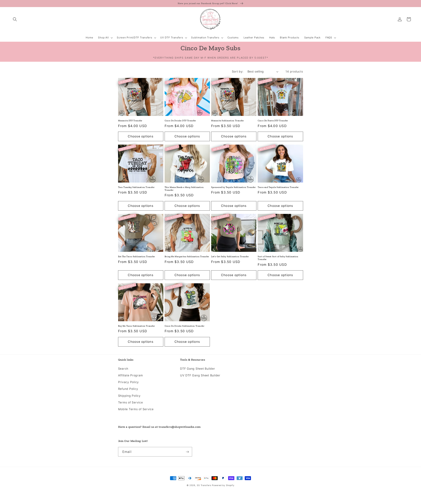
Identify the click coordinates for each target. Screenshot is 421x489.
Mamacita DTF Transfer (130, 120)
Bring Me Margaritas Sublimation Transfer (187, 256)
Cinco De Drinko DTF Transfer (180, 120)
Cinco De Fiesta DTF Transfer (273, 120)
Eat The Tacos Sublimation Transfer (136, 256)
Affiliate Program (130, 375)
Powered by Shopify (223, 485)
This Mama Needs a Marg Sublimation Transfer (184, 188)
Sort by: (237, 71)
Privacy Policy (128, 382)
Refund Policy (128, 389)
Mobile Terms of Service (136, 409)
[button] (14, 19)
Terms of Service (130, 402)
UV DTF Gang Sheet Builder (200, 375)
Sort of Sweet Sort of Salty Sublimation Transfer (278, 258)
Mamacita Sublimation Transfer (227, 120)
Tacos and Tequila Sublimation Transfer (278, 187)
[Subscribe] (187, 451)
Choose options (140, 136)
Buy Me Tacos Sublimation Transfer (136, 326)
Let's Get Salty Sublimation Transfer (230, 256)
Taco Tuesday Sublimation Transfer (136, 187)
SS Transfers (204, 485)
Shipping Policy (129, 395)
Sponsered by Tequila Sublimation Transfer (233, 187)
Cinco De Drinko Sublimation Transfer (185, 326)
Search (123, 368)
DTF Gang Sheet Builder (197, 368)
